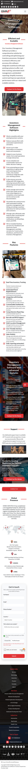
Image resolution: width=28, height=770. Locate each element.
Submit (14, 656)
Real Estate (14, 721)
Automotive (14, 718)
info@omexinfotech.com (18, 1)
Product (14, 681)
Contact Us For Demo (14, 89)
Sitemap (17, 762)
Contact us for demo (14, 479)
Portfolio (14, 684)
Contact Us (14, 489)
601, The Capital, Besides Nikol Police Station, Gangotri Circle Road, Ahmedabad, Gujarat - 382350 (14, 546)
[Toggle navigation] (25, 11)
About (14, 687)
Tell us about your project (10, 624)
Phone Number (7, 609)
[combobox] (14, 620)
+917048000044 (6, 1)
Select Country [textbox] (8, 620)
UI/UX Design (14, 702)
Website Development (14, 696)
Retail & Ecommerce (14, 730)
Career (15, 4)
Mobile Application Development (14, 699)
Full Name (6, 594)
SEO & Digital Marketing (14, 705)
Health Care (14, 724)
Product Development (14, 708)
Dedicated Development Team (14, 711)
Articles (12, 762)
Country (5, 616)
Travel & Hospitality (14, 727)
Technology (14, 675)
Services (14, 672)
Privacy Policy (5, 762)
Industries (14, 678)
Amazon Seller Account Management (14, 693)
